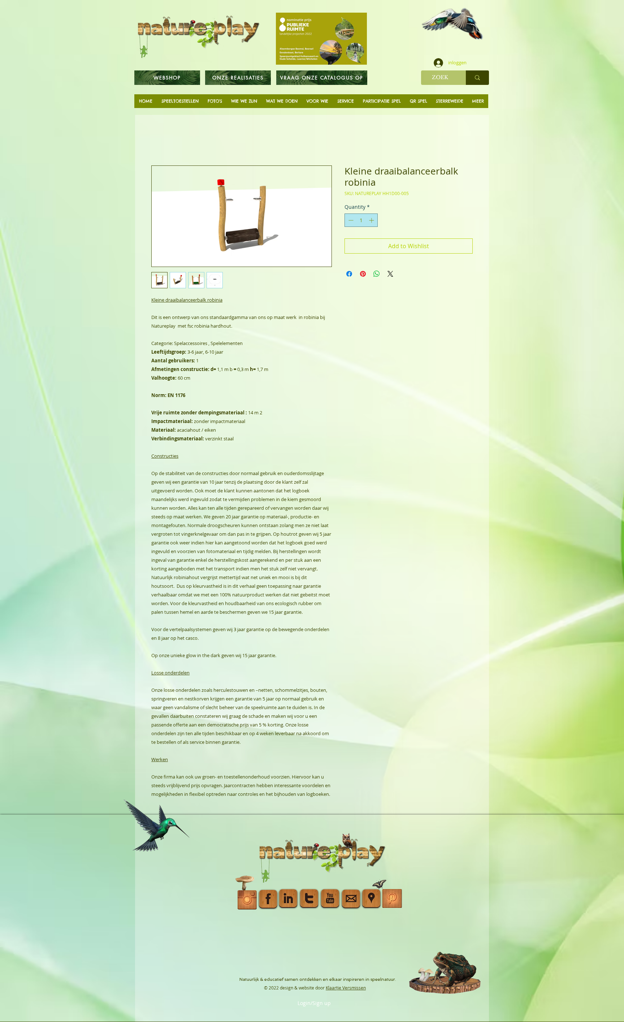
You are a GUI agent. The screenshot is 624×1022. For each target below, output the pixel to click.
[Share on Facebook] (349, 275)
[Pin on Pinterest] (363, 275)
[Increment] (372, 221)
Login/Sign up (314, 1003)
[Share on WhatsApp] (376, 275)
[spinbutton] (361, 221)
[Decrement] (350, 221)
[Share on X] (390, 275)
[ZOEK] (477, 77)
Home (159, 141)
